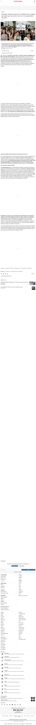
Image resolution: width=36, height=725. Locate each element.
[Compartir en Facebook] (6, 51)
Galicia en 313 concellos (23, 595)
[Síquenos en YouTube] (12, 705)
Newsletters (3, 586)
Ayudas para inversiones (5, 609)
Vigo (19, 594)
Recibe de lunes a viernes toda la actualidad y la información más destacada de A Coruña (14, 678)
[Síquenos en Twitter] (4, 705)
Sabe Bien (20, 615)
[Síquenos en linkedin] (10, 705)
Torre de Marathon (4, 638)
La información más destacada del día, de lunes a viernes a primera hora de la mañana (14, 653)
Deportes (2, 622)
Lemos (20, 586)
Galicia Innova (21, 630)
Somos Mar (3, 630)
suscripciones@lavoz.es (18, 712)
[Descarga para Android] (34, 698)
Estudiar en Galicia (22, 618)
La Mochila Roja (21, 628)
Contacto (2, 604)
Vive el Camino (21, 627)
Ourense (20, 589)
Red (19, 621)
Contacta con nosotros (4, 593)
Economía (2, 616)
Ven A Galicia (21, 624)
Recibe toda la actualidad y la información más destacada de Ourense (12, 692)
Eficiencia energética (4, 608)
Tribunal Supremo (21, 227)
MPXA (16, 716)
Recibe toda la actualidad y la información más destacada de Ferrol (12, 681)
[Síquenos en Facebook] (2, 705)
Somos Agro (3, 628)
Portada (2, 613)
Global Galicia (21, 616)
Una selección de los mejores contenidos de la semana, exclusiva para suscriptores (14, 660)
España (2, 618)
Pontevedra (21, 591)
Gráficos (2, 627)
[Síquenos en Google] (20, 705)
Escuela (20, 637)
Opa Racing (3, 641)
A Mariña (20, 577)
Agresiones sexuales (14, 271)
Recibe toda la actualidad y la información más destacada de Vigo (11, 689)
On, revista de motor (22, 639)
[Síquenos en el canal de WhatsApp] (17, 705)
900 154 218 (18, 710)
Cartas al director (3, 591)
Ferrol (20, 585)
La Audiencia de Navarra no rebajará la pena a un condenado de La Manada (18, 268)
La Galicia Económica (4, 633)
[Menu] (1, 1)
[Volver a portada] (18, 1)
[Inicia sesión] (34, 1)
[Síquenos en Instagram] (7, 705)
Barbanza (20, 580)
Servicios (2, 598)
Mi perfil (2, 584)
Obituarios (2, 631)
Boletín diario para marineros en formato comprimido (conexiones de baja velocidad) (14, 671)
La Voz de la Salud (22, 613)
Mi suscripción (3, 576)
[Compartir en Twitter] (8, 51)
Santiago (20, 592)
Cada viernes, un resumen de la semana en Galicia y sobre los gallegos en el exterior (14, 675)
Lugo (19, 588)
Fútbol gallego (3, 647)
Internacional (3, 619)
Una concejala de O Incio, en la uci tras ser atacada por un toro (12, 287)
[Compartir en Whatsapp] (2, 51)
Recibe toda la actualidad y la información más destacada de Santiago (12, 685)
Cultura (2, 625)
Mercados (20, 633)
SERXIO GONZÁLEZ (3, 284)
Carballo (20, 582)
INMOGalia (2, 601)
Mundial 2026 (3, 637)
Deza (20, 583)
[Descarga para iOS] (32, 698)
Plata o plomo (21, 622)
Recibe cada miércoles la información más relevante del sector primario (12, 667)
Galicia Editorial (19, 716)
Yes (19, 636)
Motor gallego (3, 649)
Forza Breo (2, 646)
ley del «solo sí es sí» (25, 60)
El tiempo (2, 634)
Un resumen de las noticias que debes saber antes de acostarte (11, 657)
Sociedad (2, 624)
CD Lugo (2, 643)
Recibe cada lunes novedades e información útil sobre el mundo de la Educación (13, 664)
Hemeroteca (3, 579)
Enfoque (20, 625)
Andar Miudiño (3, 644)
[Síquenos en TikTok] (15, 705)
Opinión (2, 621)
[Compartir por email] (4, 51)
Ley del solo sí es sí (8, 271)
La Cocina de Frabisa (22, 619)
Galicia (2, 615)
